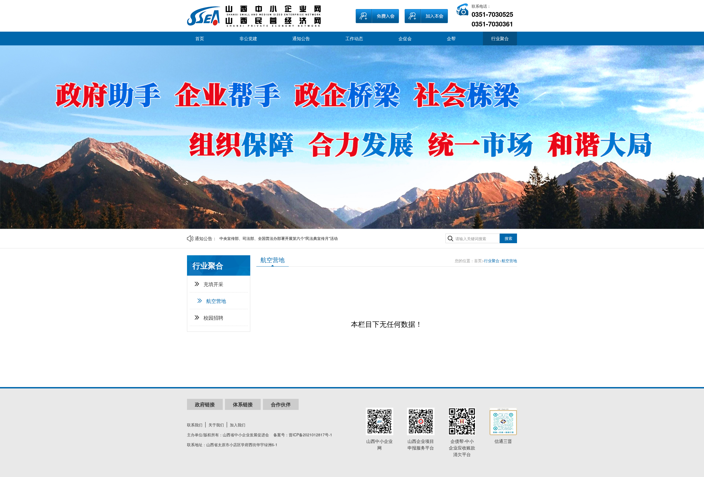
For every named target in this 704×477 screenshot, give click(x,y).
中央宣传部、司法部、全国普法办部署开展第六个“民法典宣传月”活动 (278, 238)
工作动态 (354, 38)
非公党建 (248, 38)
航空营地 (216, 300)
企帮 (451, 38)
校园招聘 (213, 317)
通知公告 (301, 38)
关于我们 (216, 424)
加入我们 (237, 424)
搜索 (508, 238)
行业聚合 (500, 38)
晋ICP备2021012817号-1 (310, 434)
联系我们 (194, 424)
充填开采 (213, 283)
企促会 (405, 38)
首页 (199, 38)
